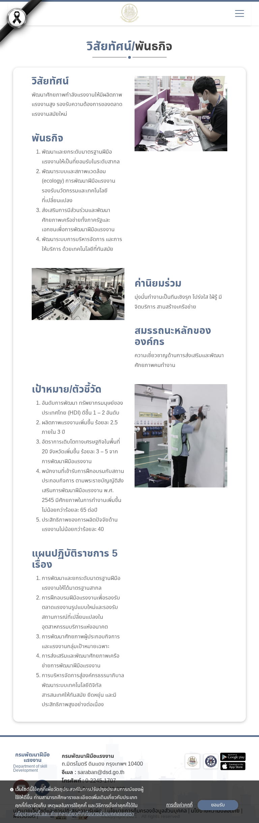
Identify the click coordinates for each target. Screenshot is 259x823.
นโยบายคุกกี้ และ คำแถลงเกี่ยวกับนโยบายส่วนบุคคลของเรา (74, 814)
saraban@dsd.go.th (101, 772)
